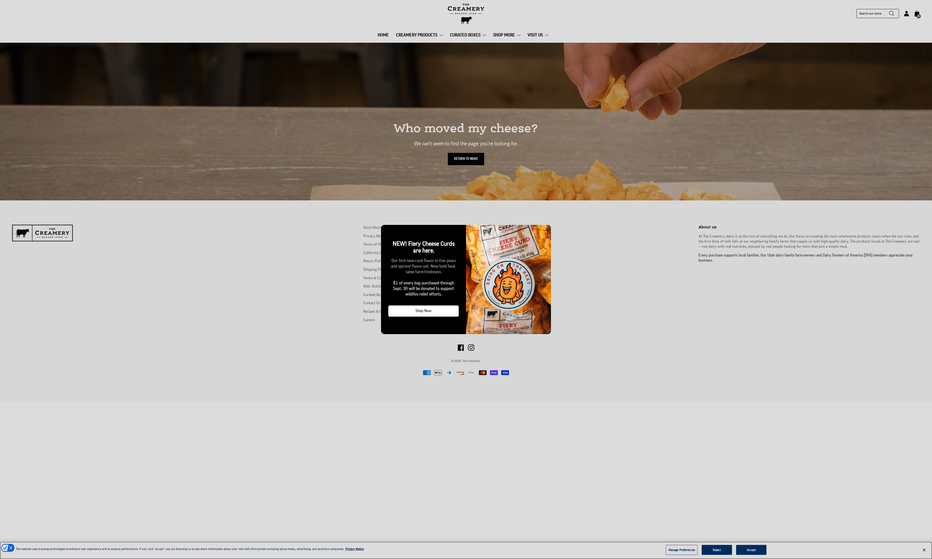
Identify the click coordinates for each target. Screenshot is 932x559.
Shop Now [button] (424, 311)
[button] (387, 230)
